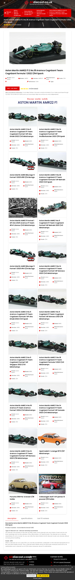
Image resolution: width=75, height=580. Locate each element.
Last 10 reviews (43, 518)
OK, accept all (43, 575)
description (11, 518)
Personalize (31, 575)
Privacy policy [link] (37, 578)
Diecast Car (8, 12)
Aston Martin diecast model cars (17, 13)
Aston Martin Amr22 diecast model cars (28, 12)
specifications (26, 518)
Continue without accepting (8, 567)
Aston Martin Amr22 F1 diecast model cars (41, 13)
